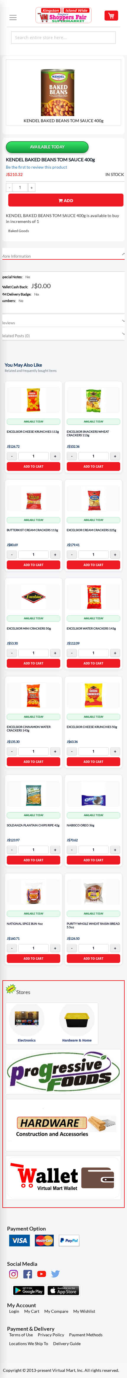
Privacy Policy (51, 1334)
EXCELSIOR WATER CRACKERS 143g (91, 628)
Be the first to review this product (36, 167)
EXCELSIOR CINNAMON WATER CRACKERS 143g (29, 728)
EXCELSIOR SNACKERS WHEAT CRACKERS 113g (88, 433)
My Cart (31, 1311)
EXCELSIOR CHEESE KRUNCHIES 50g (92, 727)
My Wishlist (84, 1311)
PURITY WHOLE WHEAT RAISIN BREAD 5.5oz (93, 925)
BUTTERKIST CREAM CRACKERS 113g (32, 530)
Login (14, 1311)
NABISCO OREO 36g (80, 825)
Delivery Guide (67, 1343)
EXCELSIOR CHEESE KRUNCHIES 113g (33, 431)
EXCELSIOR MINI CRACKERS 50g (29, 628)
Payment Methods (85, 1334)
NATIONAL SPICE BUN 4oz (25, 923)
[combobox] (63, 37)
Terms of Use (21, 1334)
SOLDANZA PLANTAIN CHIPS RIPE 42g (33, 825)
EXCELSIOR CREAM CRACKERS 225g (91, 530)
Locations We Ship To (28, 1343)
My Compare (56, 1311)
